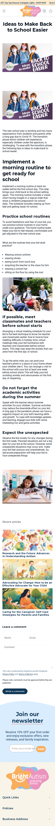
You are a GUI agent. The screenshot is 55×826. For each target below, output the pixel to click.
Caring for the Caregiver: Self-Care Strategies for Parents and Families (25, 613)
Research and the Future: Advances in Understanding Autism (26, 555)
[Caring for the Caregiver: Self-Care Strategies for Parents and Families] (27, 598)
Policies (7, 808)
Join (41, 749)
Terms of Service (25, 674)
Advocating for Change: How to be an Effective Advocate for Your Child (27, 584)
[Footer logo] (27, 778)
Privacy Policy (8, 674)
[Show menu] (4, 11)
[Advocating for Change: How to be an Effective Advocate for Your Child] (27, 569)
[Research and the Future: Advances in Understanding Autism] (27, 540)
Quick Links (10, 797)
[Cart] (51, 11)
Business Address (15, 819)
